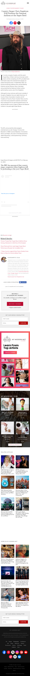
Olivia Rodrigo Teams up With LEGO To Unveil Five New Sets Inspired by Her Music (22, 604)
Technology (19, 645)
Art (6, 641)
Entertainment (15, 8)
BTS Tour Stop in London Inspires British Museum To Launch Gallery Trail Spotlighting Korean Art (22, 582)
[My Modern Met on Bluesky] (19, 656)
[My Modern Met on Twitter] (13, 652)
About (5, 666)
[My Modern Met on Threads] (15, 656)
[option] (7, 373)
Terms (14, 670)
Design (10, 641)
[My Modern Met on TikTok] (10, 656)
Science (13, 645)
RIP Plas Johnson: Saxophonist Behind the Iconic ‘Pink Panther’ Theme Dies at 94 (22, 471)
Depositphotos (16, 71)
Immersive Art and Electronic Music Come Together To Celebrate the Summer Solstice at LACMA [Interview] (7, 583)
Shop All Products (15, 444)
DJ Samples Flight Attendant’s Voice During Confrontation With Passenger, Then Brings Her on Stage (22, 514)
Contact (5, 668)
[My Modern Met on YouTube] (26, 652)
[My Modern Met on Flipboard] (21, 652)
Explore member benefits (15, 307)
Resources (17, 643)
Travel (25, 645)
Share (23, 282)
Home (8, 8)
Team (16, 666)
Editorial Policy (11, 666)
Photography (16, 641)
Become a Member (15, 304)
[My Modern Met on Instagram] (17, 652)
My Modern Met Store (9, 396)
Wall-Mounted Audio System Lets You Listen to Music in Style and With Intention (7, 492)
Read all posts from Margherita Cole (16, 276)
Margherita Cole (11, 19)
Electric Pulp (21, 673)
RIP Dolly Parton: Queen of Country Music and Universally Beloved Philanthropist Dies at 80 (7, 471)
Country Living (7, 235)
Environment (8, 645)
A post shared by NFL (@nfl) (15, 212)
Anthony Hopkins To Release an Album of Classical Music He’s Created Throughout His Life (22, 561)
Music (22, 8)
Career (11, 643)
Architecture (23, 641)
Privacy (23, 668)
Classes (22, 643)
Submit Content (21, 666)
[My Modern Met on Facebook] (4, 652)
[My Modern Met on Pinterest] (8, 652)
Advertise (10, 668)
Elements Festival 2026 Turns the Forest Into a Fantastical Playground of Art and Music (7, 513)
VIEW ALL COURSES (10, 352)
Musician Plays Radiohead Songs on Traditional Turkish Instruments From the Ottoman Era (6, 605)
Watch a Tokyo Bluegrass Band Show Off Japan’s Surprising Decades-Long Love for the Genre (7, 561)
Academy (14, 647)
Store (18, 647)
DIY (8, 643)
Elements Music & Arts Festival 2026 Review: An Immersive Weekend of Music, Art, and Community (22, 492)
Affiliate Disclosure (17, 668)
